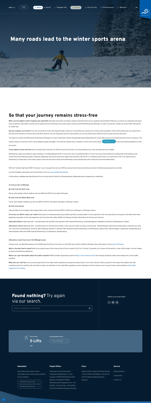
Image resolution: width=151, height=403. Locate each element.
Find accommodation (57, 341)
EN (136, 7)
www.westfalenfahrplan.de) (59, 172)
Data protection (119, 371)
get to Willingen (118, 244)
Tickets (24, 7)
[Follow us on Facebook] (109, 302)
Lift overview (92, 7)
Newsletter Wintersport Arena (27, 382)
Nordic (48, 7)
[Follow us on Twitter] (116, 302)
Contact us (117, 380)
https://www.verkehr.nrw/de (85, 256)
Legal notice (118, 376)
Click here (107, 141)
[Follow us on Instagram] (113, 302)
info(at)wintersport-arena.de (66, 388)
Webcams (123, 7)
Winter (39, 8)
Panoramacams (108, 7)
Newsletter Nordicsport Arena (27, 386)
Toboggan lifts (62, 7)
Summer (77, 8)
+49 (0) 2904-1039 (89, 374)
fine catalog (21, 268)
